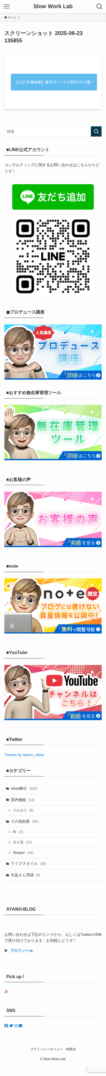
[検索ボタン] (99, 6)
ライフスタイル (28, 863)
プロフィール (21, 950)
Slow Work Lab (53, 6)
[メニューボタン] (6, 6)
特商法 (71, 1049)
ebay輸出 (24, 788)
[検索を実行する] (96, 131)
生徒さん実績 (25, 875)
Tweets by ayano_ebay (24, 754)
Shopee (23, 853)
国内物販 (23, 800)
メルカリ (23, 810)
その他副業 (24, 821)
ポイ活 (22, 842)
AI (18, 832)
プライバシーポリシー (46, 1049)
